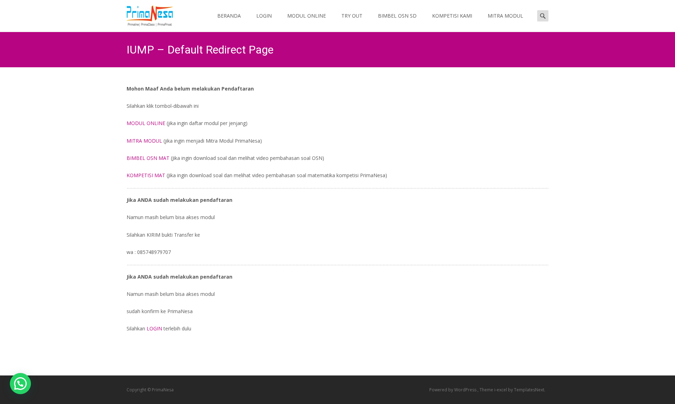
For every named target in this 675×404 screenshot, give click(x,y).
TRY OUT (351, 15)
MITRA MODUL (505, 15)
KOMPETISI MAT (146, 175)
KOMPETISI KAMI (452, 15)
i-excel (501, 390)
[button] (20, 383)
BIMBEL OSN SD (397, 15)
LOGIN (264, 15)
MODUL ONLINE (306, 15)
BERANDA (229, 15)
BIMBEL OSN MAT (148, 158)
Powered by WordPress (453, 390)
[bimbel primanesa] (144, 14)
